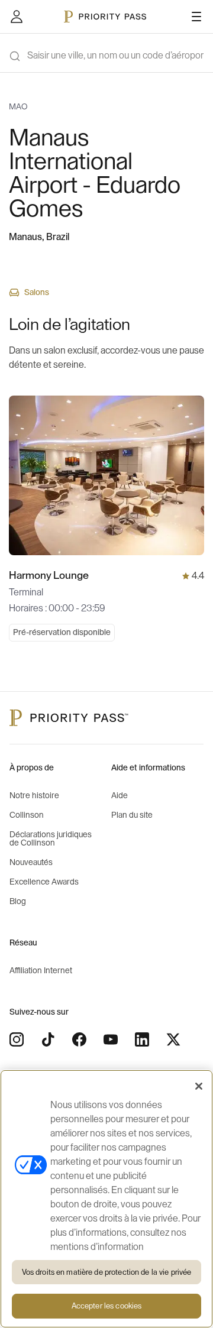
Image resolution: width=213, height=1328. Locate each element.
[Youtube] (111, 1039)
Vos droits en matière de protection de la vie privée (107, 1272)
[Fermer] (199, 1086)
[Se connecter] (16, 16)
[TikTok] (48, 1039)
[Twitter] (173, 1039)
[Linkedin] (142, 1039)
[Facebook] (79, 1039)
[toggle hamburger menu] (196, 16)
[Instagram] (16, 1039)
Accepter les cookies (107, 1306)
